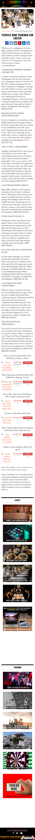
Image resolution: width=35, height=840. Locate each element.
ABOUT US (11, 829)
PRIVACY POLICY (22, 829)
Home (4, 31)
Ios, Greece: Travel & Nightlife (17, 747)
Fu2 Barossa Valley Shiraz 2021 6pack (17, 413)
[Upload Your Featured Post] (17, 838)
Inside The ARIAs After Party (17, 687)
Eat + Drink (10, 31)
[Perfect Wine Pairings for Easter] (7, 43)
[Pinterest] (19, 43)
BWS (27, 140)
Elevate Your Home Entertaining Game (19, 580)
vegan (7, 307)
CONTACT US (16, 829)
